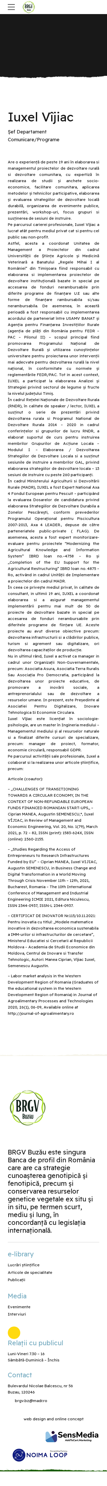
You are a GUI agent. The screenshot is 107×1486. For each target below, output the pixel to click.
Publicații (16, 1279)
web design (35, 1418)
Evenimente (19, 1306)
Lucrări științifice (23, 1264)
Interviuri (17, 1314)
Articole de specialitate (30, 1272)
